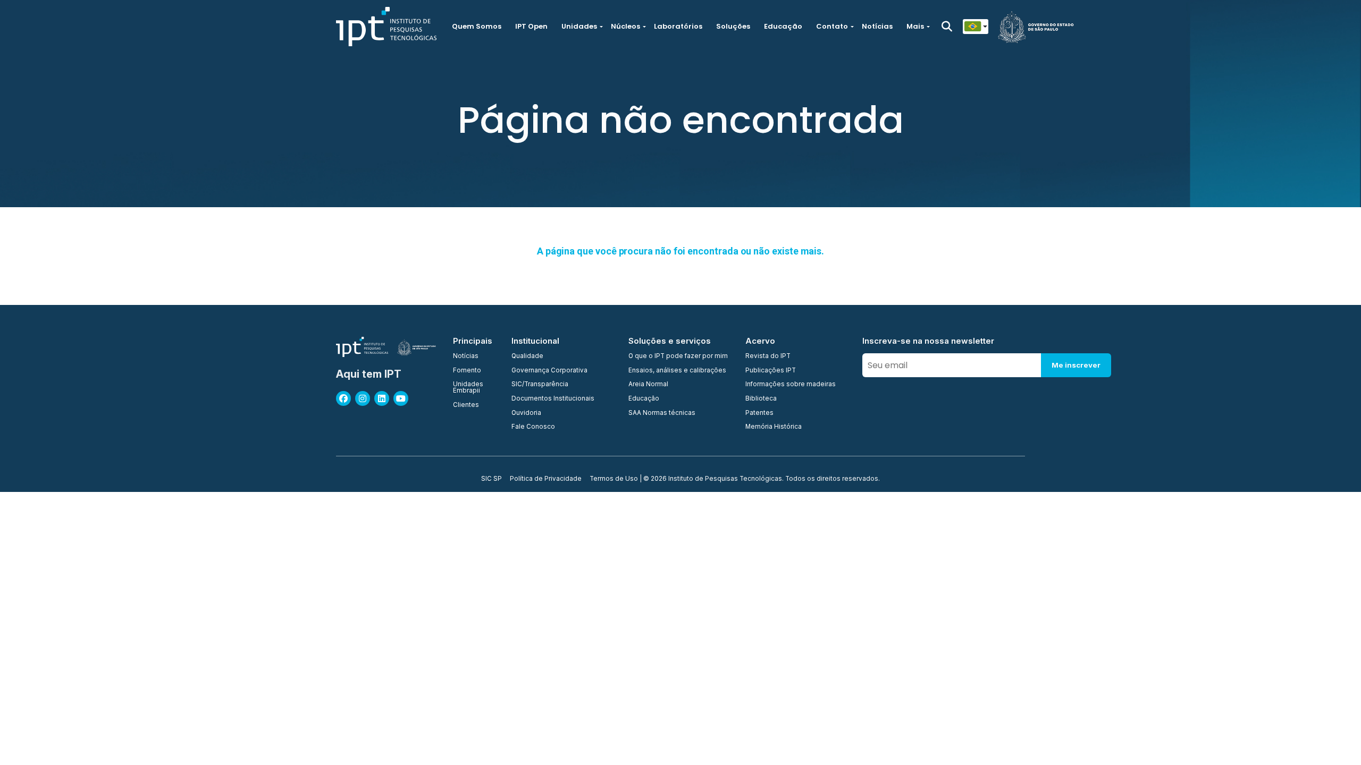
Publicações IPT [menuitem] (770, 371)
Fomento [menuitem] (467, 371)
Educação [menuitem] (643, 399)
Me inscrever (1076, 365)
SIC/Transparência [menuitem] (539, 384)
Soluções (733, 26)
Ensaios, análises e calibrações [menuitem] (677, 371)
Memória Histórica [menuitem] (773, 427)
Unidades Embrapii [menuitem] (468, 387)
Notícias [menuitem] (465, 356)
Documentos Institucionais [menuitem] (552, 399)
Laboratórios (678, 26)
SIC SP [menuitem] (491, 479)
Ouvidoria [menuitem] (526, 413)
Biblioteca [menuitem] (761, 399)
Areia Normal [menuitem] (648, 384)
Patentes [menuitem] (759, 413)
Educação (783, 26)
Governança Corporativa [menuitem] (549, 371)
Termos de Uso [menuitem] (614, 479)
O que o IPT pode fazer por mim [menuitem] (678, 356)
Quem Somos (476, 26)
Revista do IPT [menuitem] (768, 356)
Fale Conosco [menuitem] (533, 427)
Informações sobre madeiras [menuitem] (790, 384)
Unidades (579, 26)
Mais (915, 26)
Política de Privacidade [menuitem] (546, 479)
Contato (832, 26)
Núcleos (625, 26)
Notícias (877, 26)
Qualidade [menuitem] (527, 356)
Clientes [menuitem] (466, 405)
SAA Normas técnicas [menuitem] (661, 413)
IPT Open (531, 26)
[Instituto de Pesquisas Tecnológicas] (386, 26)
